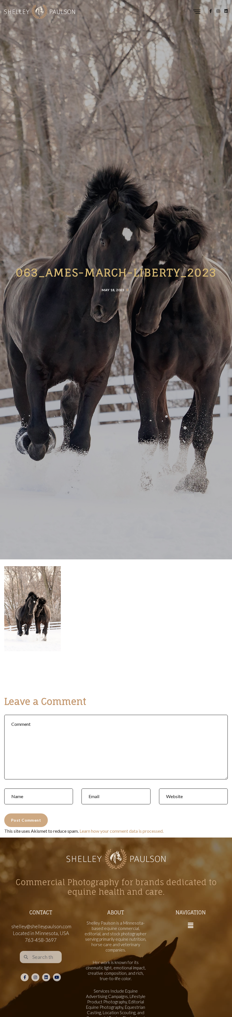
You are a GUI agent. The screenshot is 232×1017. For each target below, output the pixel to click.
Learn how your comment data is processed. (122, 831)
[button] (190, 925)
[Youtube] (57, 977)
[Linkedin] (46, 977)
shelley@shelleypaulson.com (41, 926)
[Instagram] (35, 977)
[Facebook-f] (25, 977)
